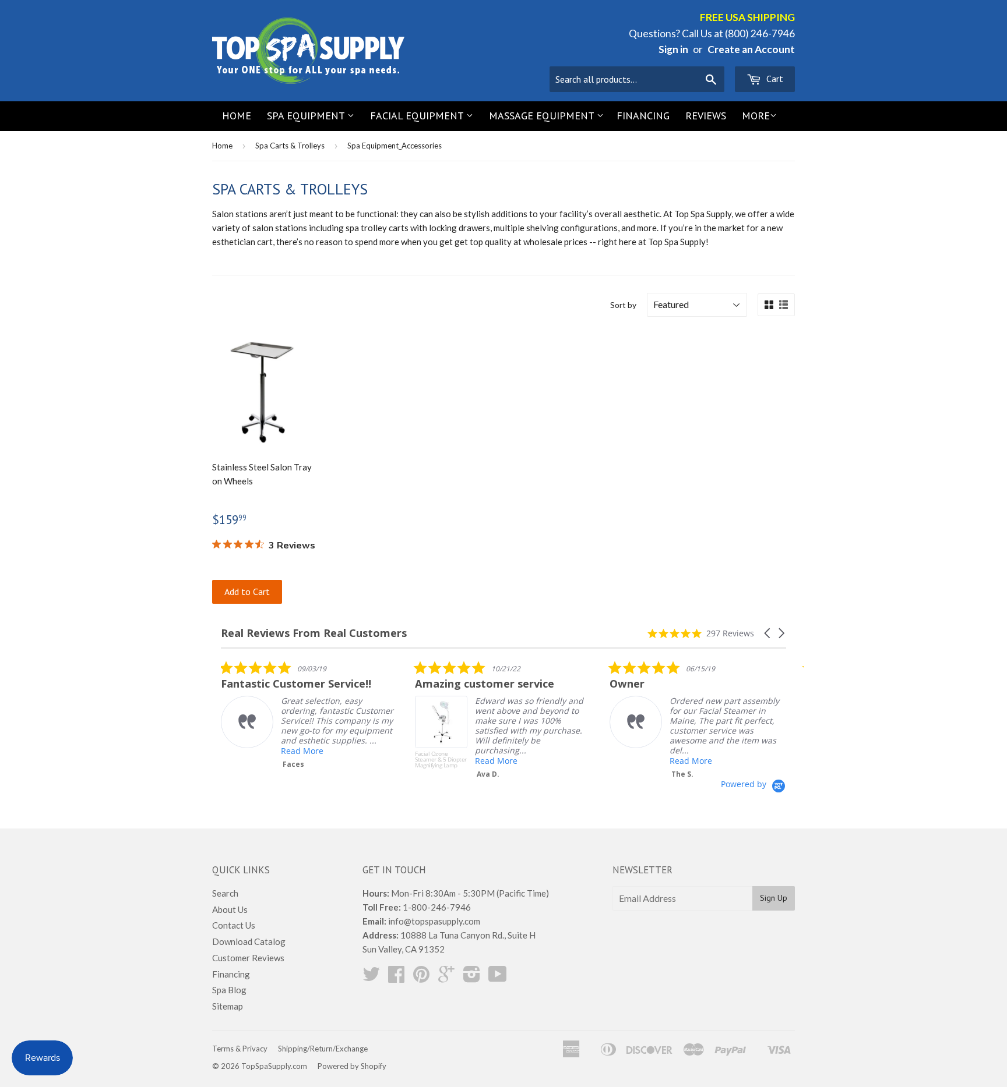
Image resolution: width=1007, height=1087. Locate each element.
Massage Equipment (543, 115)
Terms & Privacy (239, 1048)
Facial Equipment (418, 115)
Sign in (673, 49)
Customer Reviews (248, 958)
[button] (768, 633)
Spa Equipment (307, 115)
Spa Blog (229, 990)
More (756, 115)
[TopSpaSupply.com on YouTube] (497, 977)
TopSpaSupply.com (274, 1066)
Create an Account (751, 49)
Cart (773, 78)
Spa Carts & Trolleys (290, 145)
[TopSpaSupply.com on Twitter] (371, 977)
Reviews (705, 115)
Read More (302, 750)
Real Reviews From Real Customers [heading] (314, 633)
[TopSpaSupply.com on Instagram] (472, 977)
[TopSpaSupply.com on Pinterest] (421, 977)
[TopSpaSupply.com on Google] (446, 977)
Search (225, 893)
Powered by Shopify (352, 1066)
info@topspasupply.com (434, 921)
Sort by (623, 305)
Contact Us (233, 925)
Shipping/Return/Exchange (323, 1048)
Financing (643, 115)
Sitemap (227, 1006)
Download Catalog (249, 941)
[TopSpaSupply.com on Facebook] (396, 977)
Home (236, 115)
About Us (230, 909)
